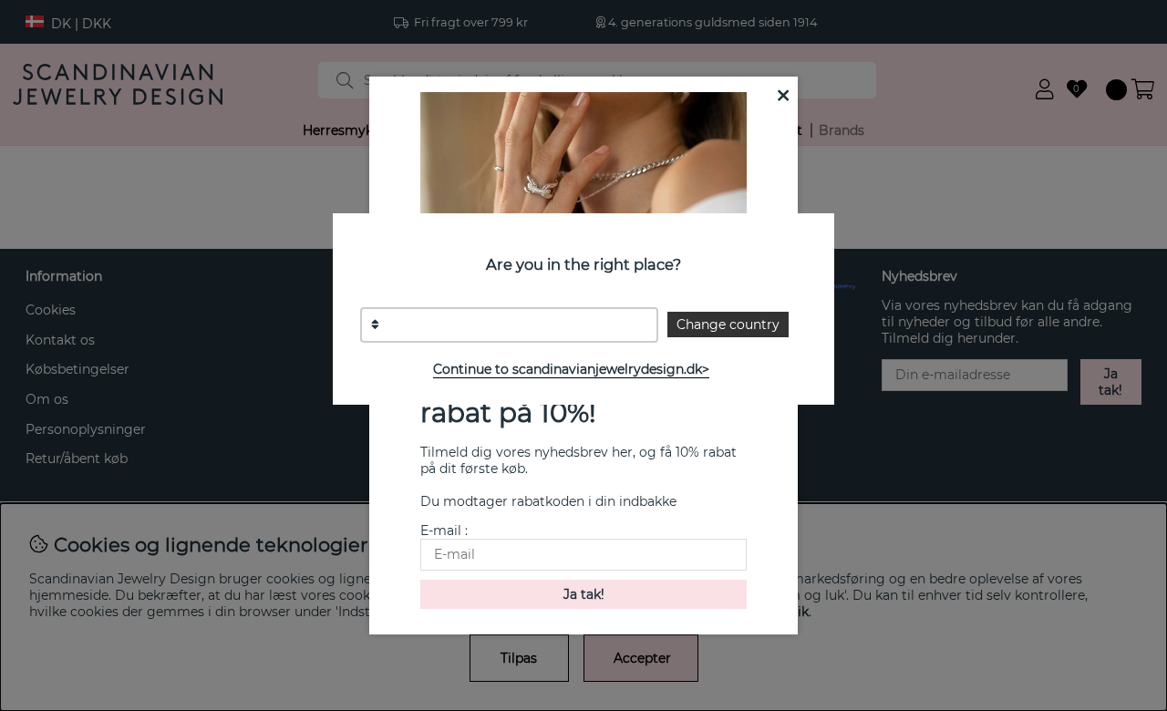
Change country (728, 324)
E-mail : (444, 530)
